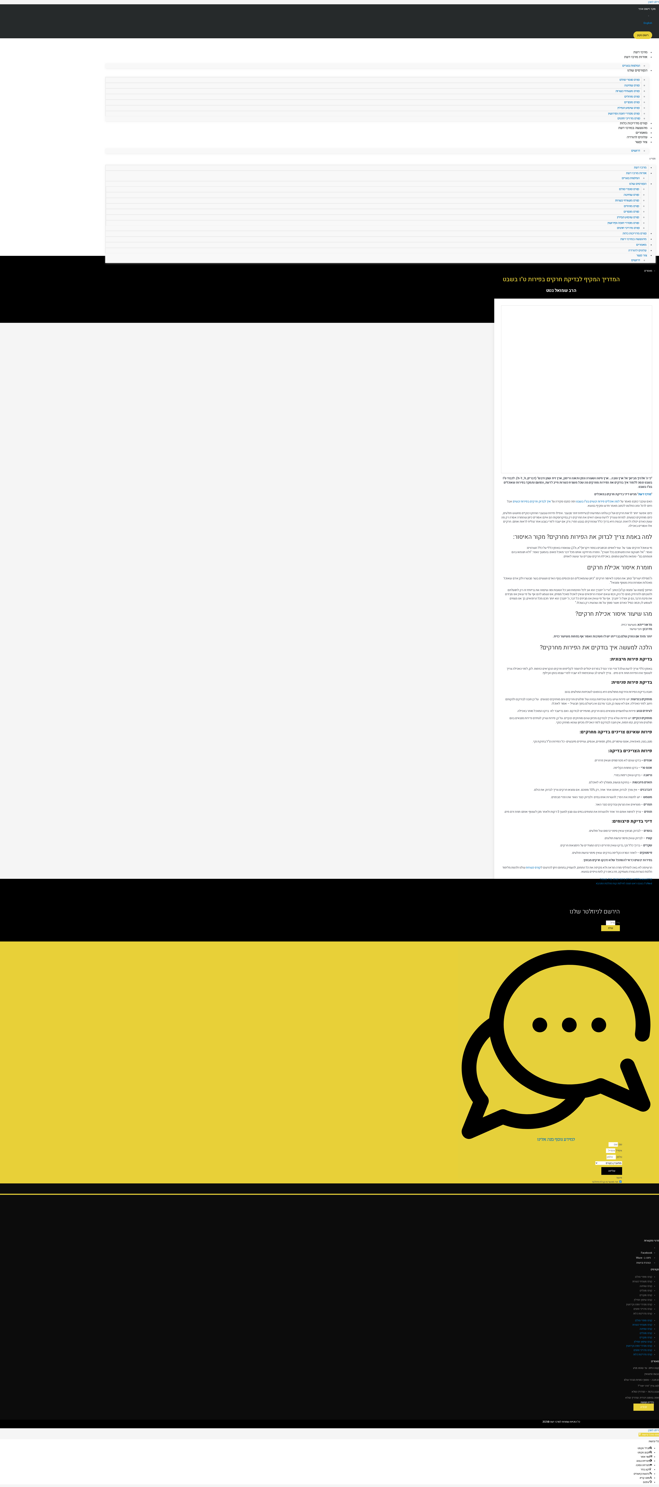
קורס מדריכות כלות (633, 123)
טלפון (619, 1157)
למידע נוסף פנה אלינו (556, 1139)
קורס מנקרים (632, 102)
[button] (380, 158)
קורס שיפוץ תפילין (628, 108)
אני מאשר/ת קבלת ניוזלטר (605, 1182)
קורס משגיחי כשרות (628, 91)
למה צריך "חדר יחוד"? (648, 1386)
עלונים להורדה (637, 137)
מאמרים (641, 132)
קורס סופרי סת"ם (630, 79)
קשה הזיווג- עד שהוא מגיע (646, 1368)
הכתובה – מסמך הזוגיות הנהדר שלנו (641, 1380)
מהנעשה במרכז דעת (632, 128)
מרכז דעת (640, 52)
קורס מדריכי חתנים (628, 118)
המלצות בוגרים (631, 65)
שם (620, 1144)
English (648, 23)
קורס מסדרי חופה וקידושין (624, 113)
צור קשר (641, 142)
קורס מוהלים (632, 96)
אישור (619, 1178)
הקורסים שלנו (637, 70)
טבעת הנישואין (651, 1374)
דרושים (635, 150)
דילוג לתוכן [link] (653, 2)
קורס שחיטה (632, 85)
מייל (617, 923)
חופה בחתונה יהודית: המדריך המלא (642, 1398)
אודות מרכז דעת (635, 57)
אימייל (618, 1151)
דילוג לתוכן (653, 1430)
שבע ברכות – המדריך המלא (645, 1392)
